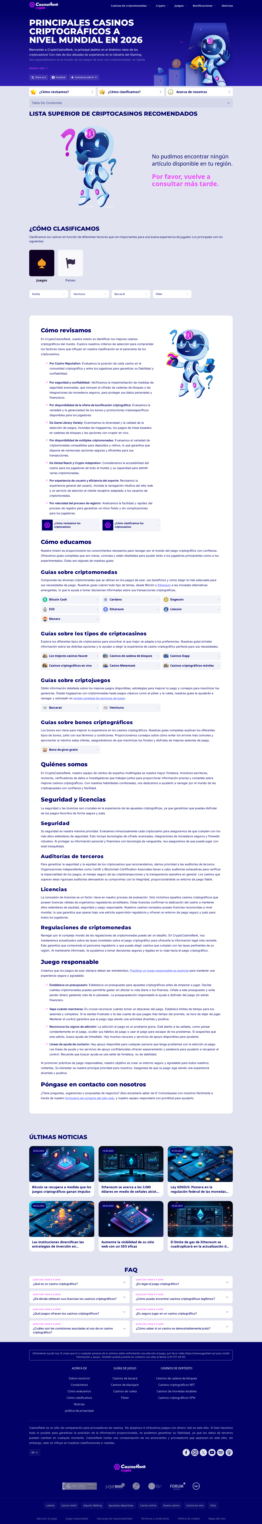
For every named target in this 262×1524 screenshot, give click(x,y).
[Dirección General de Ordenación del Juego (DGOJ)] (79, 1486)
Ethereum (164, 585)
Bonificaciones (202, 5)
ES (33, 1452)
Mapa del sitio (216, 1518)
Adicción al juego (47, 1518)
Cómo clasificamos (79, 1398)
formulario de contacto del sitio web (89, 1098)
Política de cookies (189, 1518)
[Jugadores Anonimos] (136, 1486)
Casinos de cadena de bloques (176, 1378)
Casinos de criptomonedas (129, 5)
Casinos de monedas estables (177, 1391)
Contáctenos (79, 1385)
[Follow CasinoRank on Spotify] (220, 1452)
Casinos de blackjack (125, 1385)
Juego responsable (77, 1518)
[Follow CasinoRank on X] (203, 1452)
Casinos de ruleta (125, 1391)
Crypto (160, 5)
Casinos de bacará (125, 1378)
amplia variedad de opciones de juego (99, 698)
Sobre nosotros (79, 1378)
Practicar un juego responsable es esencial (159, 970)
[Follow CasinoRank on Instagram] (194, 1452)
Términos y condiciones (155, 1518)
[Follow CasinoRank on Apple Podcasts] (229, 1452)
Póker (125, 1398)
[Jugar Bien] (114, 1486)
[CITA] (155, 1486)
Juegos (179, 5)
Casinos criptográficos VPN (176, 1398)
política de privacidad (79, 1411)
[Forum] (177, 1486)
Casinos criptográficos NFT (176, 1385)
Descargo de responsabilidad (114, 1518)
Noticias (227, 5)
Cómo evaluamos (79, 1391)
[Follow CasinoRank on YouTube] (212, 1452)
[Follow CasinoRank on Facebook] (186, 1452)
